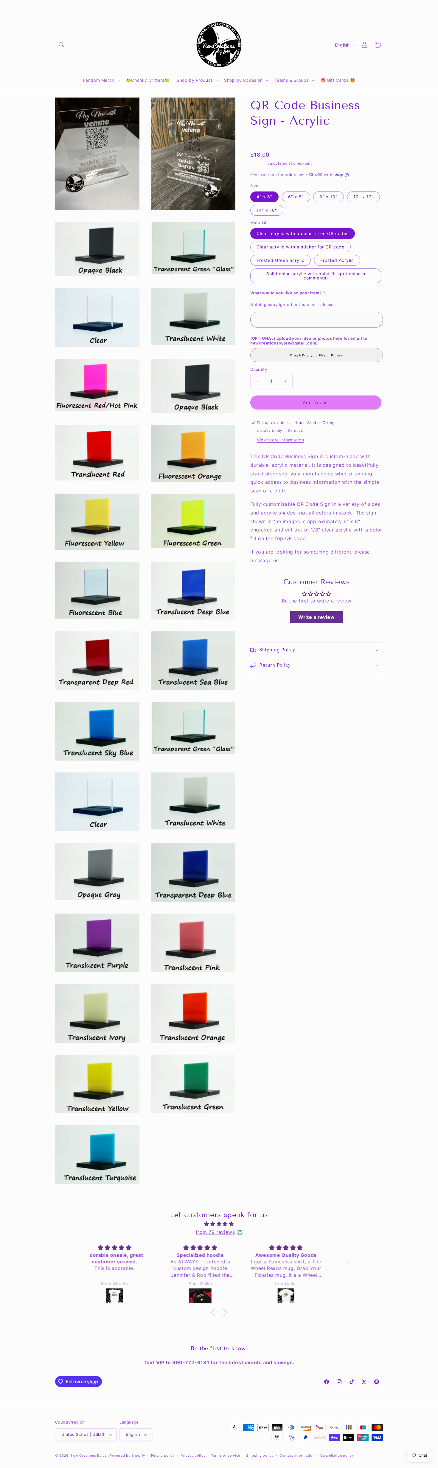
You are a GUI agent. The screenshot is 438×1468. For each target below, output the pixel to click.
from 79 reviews (215, 1232)
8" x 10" (328, 196)
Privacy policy (193, 1455)
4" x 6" (264, 196)
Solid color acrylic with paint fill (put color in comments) (315, 275)
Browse (337, 355)
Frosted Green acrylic (281, 260)
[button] (61, 44)
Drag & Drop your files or (316, 355)
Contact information (296, 1455)
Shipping (258, 163)
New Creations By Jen (90, 1455)
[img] (219, 1224)
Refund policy (163, 1455)
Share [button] (262, 139)
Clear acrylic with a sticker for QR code (300, 246)
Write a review (316, 617)
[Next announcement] (282, 8)
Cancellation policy (337, 1455)
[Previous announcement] (155, 8)
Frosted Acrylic (337, 260)
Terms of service (225, 1455)
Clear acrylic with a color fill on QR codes (303, 233)
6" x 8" (296, 196)
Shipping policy (260, 1455)
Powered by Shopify (127, 1455)
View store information (280, 439)
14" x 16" (267, 210)
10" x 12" (363, 196)
